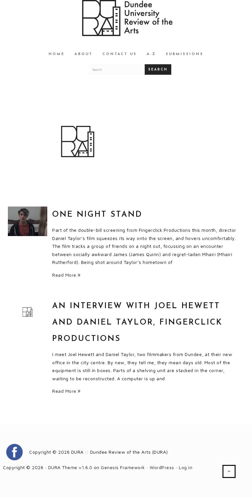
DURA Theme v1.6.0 (70, 467)
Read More (65, 275)
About (83, 54)
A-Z (151, 54)
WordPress (162, 467)
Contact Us (119, 54)
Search (158, 69)
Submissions (184, 54)
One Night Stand (97, 215)
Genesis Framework (123, 467)
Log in (185, 467)
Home (57, 54)
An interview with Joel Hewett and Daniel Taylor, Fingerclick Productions (137, 322)
